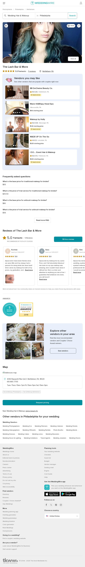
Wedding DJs (27, 426)
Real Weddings (8, 528)
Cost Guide (48, 474)
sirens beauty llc (32, 411)
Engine (46, 471)
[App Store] (52, 496)
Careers (5, 464)
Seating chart (49, 467)
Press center (7, 467)
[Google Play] (68, 496)
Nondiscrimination (9, 461)
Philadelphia (19, 9)
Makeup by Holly (37, 119)
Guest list (47, 458)
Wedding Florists (71, 426)
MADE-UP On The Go (39, 136)
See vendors (63, 351)
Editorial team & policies (11, 458)
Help (46, 477)
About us (6, 455)
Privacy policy (7, 477)
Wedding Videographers (11, 430)
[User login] (81, 3)
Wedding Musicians (52, 434)
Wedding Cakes (23, 434)
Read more (29, 270)
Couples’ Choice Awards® (12, 501)
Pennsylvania (7, 9)
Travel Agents (45, 438)
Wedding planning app (10, 512)
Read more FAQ (42, 220)
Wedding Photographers (11, 426)
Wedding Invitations (31, 438)
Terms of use (7, 474)
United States (55, 516)
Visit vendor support (10, 549)
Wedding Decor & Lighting (12, 438)
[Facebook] (46, 505)
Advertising (6, 471)
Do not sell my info (9, 480)
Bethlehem (30, 9)
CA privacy (6, 484)
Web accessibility (9, 487)
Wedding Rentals (44, 430)
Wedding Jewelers (59, 438)
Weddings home (8, 451)
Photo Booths (58, 430)
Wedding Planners (41, 426)
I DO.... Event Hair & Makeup (42, 152)
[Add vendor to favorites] (79, 26)
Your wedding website (52, 451)
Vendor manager (50, 464)
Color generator (8, 524)
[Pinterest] (56, 505)
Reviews (6, 497)
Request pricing (42, 402)
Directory (6, 494)
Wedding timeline (9, 521)
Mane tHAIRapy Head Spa (41, 104)
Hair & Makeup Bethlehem (31, 392)
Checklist (47, 455)
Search (72, 15)
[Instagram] (61, 505)
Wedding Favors (74, 438)
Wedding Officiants (29, 430)
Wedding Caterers (56, 426)
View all (73, 59)
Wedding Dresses (9, 434)
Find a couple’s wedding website (14, 538)
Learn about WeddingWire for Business (16, 546)
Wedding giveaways (10, 518)
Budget (46, 461)
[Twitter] (51, 505)
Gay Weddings (8, 504)
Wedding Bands (71, 430)
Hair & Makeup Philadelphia (12, 392)
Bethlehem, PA (48, 71)
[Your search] (6, 26)
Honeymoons (7, 531)
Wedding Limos (37, 434)
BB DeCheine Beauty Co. (41, 88)
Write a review (68, 239)
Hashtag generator (9, 515)
